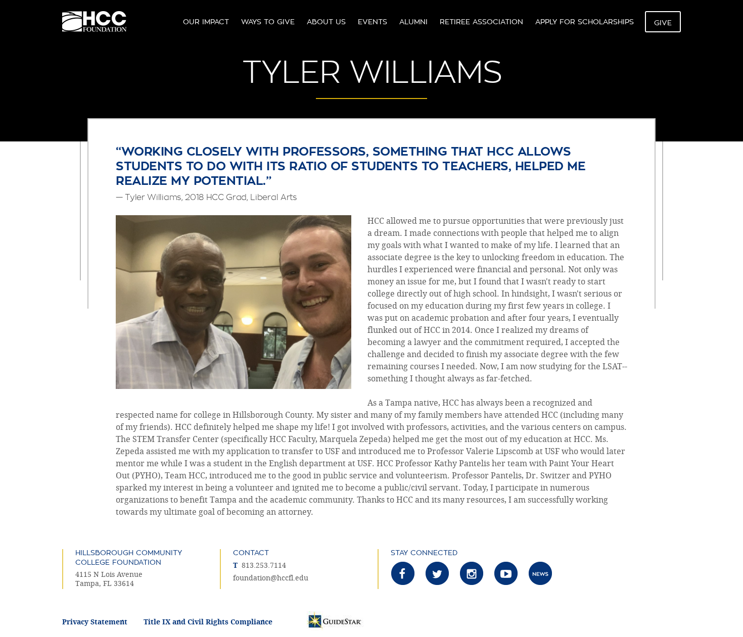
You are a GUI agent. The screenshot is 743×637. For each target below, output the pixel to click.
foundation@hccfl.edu (270, 578)
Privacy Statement (94, 622)
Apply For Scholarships (584, 21)
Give (663, 22)
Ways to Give (268, 21)
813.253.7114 (264, 565)
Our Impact (206, 21)
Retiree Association (481, 21)
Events (372, 21)
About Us (326, 21)
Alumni (413, 21)
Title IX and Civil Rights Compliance (208, 622)
